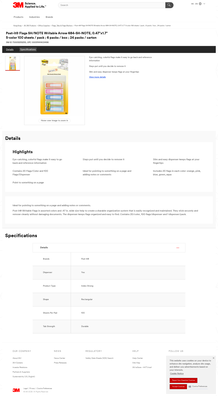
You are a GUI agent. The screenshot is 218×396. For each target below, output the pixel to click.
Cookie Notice (177, 374)
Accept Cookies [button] (178, 387)
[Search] (169, 5)
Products (18, 17)
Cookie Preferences (44, 388)
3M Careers (18, 363)
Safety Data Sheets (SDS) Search (99, 358)
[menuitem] (9, 49)
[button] (198, 386)
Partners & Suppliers (21, 372)
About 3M (17, 358)
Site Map (136, 363)
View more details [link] (97, 77)
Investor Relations (20, 367)
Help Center (137, 358)
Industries (34, 17)
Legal (25, 388)
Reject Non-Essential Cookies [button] (183, 380)
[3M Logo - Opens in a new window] (30, 5)
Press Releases (60, 363)
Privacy (32, 388)
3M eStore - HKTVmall (142, 367)
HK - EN (194, 4)
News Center (59, 358)
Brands (49, 17)
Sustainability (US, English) (24, 377)
